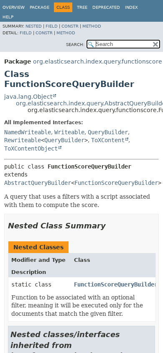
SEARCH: (75, 44)
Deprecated (106, 7)
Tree (82, 7)
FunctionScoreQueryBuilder (116, 182)
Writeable (69, 132)
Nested (33, 26)
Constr (70, 26)
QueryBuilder (108, 132)
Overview (14, 7)
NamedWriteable (27, 132)
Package (39, 7)
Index (131, 7)
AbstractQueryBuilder (37, 182)
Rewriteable (22, 140)
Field (52, 26)
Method (91, 26)
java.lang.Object (28, 96)
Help (8, 17)
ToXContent (108, 140)
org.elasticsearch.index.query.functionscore (97, 61)
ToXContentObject (31, 148)
